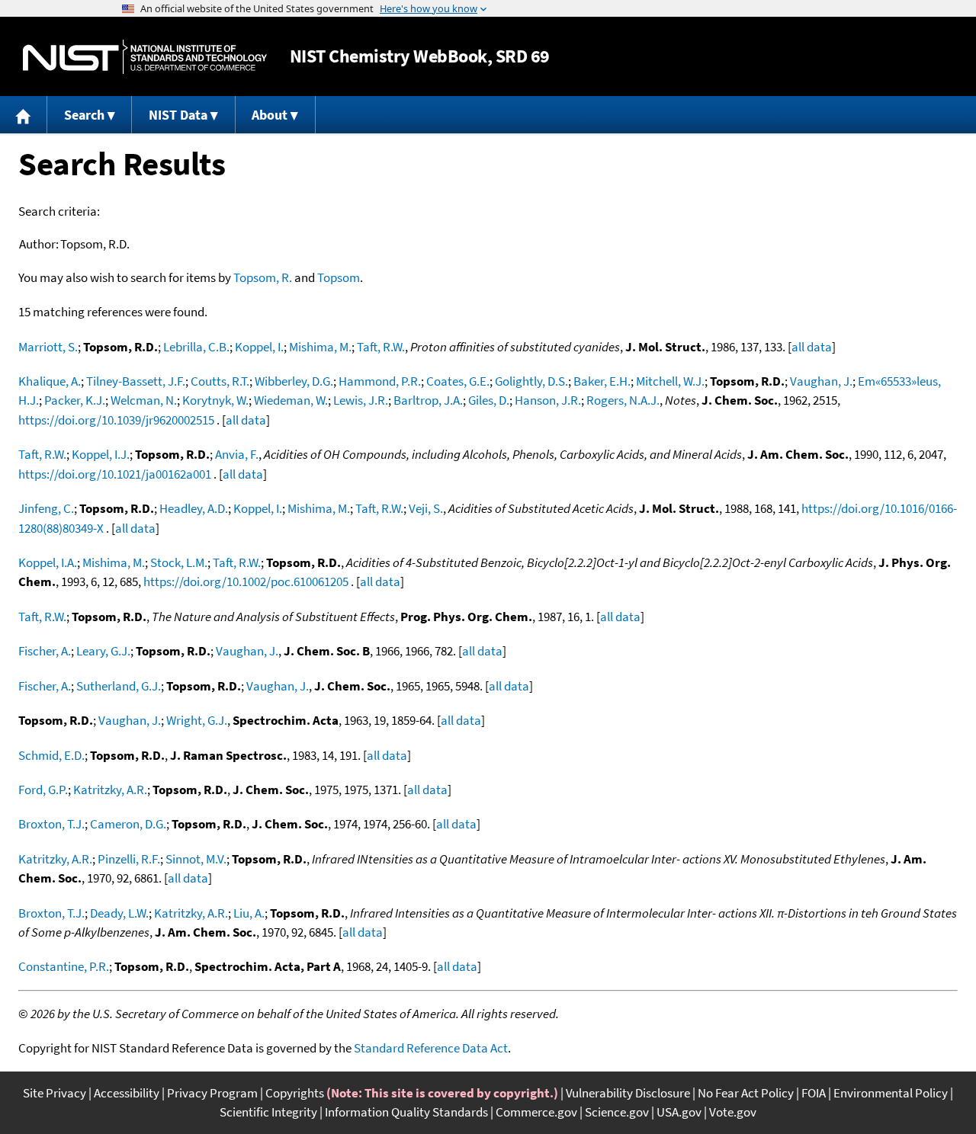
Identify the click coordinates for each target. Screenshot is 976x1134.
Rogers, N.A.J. (623, 400)
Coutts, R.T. (220, 381)
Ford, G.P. (43, 789)
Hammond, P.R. (380, 381)
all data (811, 346)
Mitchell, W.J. (670, 381)
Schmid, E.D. (51, 755)
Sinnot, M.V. (195, 858)
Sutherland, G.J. (118, 686)
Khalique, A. (49, 381)
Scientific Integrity (268, 1112)
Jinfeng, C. (46, 508)
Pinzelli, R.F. (129, 858)
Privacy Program (212, 1092)
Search (84, 114)
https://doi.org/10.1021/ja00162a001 (114, 474)
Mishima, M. (320, 346)
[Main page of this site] (23, 114)
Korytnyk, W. (215, 400)
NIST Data (178, 114)
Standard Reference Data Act (431, 1048)
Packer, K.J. (74, 400)
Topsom (338, 277)
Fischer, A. (44, 650)
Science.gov (617, 1112)
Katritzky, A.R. (110, 789)
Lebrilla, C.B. (196, 346)
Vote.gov (732, 1112)
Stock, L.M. (178, 562)
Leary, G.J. (103, 650)
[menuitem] (23, 114)
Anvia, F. (236, 454)
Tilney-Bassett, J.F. (135, 381)
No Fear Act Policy (746, 1092)
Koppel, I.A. (47, 562)
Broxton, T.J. (51, 823)
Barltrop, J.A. (428, 400)
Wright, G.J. (196, 720)
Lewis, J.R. (360, 400)
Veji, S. (426, 508)
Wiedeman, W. (291, 400)
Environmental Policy (890, 1092)
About (269, 114)
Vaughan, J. (821, 381)
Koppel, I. (259, 346)
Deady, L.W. (119, 913)
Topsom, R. (262, 277)
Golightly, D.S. (531, 381)
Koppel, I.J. (101, 454)
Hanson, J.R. (548, 400)
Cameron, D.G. (128, 823)
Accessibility (126, 1092)
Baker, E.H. (602, 381)
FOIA (813, 1092)
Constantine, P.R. (63, 966)
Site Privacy (54, 1092)
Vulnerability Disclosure (628, 1092)
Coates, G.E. (458, 381)
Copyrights (294, 1092)
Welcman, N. (144, 400)
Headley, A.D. (193, 508)
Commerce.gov (536, 1112)
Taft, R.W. (381, 346)
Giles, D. (488, 400)
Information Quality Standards (406, 1112)
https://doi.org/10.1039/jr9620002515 (116, 420)
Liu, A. (249, 913)
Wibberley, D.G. (294, 381)
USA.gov (679, 1112)
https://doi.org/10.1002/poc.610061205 (245, 581)
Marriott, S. (48, 346)
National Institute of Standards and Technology (145, 57)
